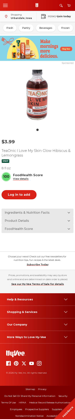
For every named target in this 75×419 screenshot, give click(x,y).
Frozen (65, 27)
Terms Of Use (8, 402)
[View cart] (69, 5)
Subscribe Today (37, 264)
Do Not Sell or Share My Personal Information (29, 395)
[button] (20, 179)
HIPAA (22, 402)
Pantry (26, 27)
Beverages (45, 27)
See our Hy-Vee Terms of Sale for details (37, 284)
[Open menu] (5, 5)
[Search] (61, 5)
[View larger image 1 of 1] (37, 95)
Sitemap (30, 389)
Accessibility (53, 415)
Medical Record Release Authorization (50, 402)
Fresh (10, 27)
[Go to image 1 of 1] (37, 129)
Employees (16, 409)
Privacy (42, 389)
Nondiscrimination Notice (29, 415)
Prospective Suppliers (37, 409)
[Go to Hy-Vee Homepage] (38, 5)
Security (63, 395)
